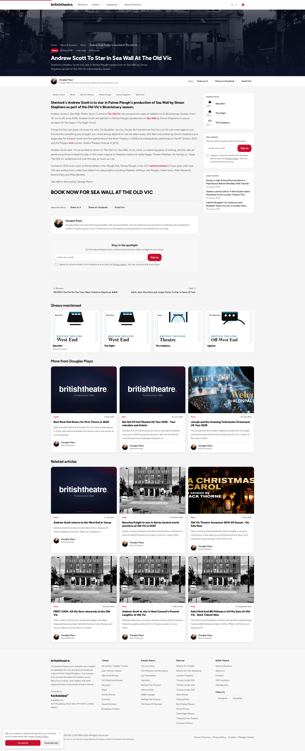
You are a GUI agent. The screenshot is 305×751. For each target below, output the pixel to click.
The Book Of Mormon (151, 704)
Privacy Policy (219, 737)
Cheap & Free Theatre (187, 718)
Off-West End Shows (112, 680)
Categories (111, 4)
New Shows (182, 694)
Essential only (51, 743)
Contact (220, 675)
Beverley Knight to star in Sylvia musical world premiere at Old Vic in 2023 (150, 524)
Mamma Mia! (147, 690)
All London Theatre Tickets (115, 666)
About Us (220, 670)
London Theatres (184, 675)
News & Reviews (133, 4)
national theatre (158, 165)
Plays (104, 690)
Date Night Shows (185, 713)
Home (54, 45)
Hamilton (145, 680)
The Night (109, 345)
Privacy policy (119, 264)
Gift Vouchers (223, 680)
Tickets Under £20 (185, 680)
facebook (237, 698)
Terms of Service (202, 737)
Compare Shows (184, 723)
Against (211, 345)
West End (58, 315)
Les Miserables (148, 675)
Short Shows (182, 709)
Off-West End (214, 315)
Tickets (95, 4)
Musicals (106, 685)
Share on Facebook (224, 81)
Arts (71, 142)
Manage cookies (246, 737)
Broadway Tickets (110, 709)
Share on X (202, 81)
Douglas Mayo (74, 220)
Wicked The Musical (151, 685)
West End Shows (110, 675)
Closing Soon (183, 699)
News (83, 45)
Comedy (106, 699)
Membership (222, 685)
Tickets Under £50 (185, 690)
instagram (222, 698)
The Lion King (147, 666)
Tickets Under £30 (185, 685)
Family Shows (108, 694)
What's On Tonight (185, 666)
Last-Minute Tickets (112, 670)
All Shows (83, 4)
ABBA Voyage (148, 694)
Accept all (23, 743)
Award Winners (109, 704)
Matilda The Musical (150, 699)
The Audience (163, 345)
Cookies (232, 737)
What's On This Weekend (188, 670)
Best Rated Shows (185, 704)
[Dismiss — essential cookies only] (60, 733)
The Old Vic (114, 113)
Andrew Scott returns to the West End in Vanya (82, 522)
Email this (246, 81)
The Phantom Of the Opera (154, 670)
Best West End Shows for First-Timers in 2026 (81, 421)
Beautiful (57, 345)
